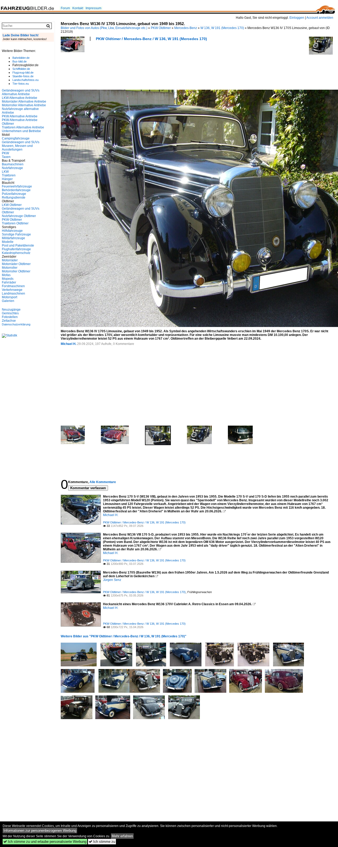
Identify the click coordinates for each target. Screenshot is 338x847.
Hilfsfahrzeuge (12, 231)
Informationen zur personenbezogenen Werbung (39, 830)
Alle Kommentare (103, 482)
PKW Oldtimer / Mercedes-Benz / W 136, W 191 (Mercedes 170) (151, 39)
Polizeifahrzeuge (14, 194)
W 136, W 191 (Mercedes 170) (222, 28)
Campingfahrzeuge (16, 138)
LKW (5, 172)
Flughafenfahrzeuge (16, 249)
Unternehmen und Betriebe (21, 131)
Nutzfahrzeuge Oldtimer (19, 216)
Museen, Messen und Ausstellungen (17, 147)
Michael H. (68, 344)
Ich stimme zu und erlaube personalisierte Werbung (44, 842)
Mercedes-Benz (185, 28)
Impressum (93, 8)
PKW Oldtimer (161, 28)
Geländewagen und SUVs (20, 142)
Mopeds (7, 279)
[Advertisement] (157, 67)
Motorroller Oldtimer (16, 271)
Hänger (7, 179)
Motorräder (10, 260)
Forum (65, 8)
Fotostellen (10, 317)
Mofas (6, 275)
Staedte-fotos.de (23, 76)
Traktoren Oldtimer (15, 223)
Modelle (7, 242)
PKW (5, 153)
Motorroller (9, 268)
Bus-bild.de (19, 61)
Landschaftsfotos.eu (25, 79)
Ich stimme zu (102, 842)
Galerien (8, 301)
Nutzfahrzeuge (12, 168)
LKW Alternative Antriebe (19, 98)
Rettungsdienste (13, 197)
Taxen (6, 157)
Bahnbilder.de (21, 57)
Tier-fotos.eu (20, 83)
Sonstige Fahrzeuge (16, 234)
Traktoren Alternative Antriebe (23, 127)
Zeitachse (9, 321)
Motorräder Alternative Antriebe (24, 101)
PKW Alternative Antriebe (19, 116)
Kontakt (77, 8)
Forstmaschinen (13, 286)
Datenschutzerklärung (16, 324)
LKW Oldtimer (12, 205)
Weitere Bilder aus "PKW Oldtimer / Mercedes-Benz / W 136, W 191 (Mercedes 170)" (123, 636)
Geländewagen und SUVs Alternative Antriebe (20, 92)
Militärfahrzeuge (13, 238)
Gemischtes (10, 313)
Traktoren (9, 175)
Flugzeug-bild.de (23, 72)
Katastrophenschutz (16, 253)
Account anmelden (319, 18)
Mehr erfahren (122, 836)
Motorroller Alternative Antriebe (24, 105)
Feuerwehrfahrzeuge (17, 186)
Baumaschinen (13, 164)
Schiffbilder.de (21, 68)
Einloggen (296, 18)
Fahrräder (9, 282)
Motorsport (9, 297)
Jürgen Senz (112, 580)
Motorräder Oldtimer (16, 264)
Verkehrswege (12, 290)
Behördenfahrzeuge (16, 190)
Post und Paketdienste (18, 245)
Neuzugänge (11, 309)
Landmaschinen (13, 293)
